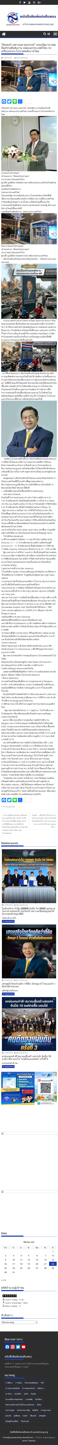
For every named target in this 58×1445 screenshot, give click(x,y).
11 (21, 1259)
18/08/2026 (8, 980)
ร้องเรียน (38, 1399)
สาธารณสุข (9, 1410)
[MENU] (55, 34)
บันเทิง (33, 1394)
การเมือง (18, 1383)
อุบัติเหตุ (17, 1415)
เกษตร (25, 1415)
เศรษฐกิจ (42, 1415)
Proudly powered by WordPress (18, 1437)
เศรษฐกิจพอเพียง (11, 1421)
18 (21, 1263)
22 (53, 1263)
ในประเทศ (25, 1421)
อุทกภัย (8, 1415)
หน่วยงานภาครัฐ (23, 1410)
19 (29, 1263)
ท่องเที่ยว (17, 1394)
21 (45, 1263)
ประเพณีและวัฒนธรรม (14, 1399)
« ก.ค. (3, 1280)
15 (53, 1259)
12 (29, 1259)
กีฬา (42, 1383)
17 (13, 1263)
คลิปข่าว (40, 1388)
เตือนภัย (33, 1415)
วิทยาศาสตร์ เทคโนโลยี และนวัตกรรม (19, 1404)
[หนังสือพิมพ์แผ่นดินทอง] (3, 33)
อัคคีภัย (35, 1410)
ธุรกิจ (26, 1394)
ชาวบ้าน (8, 1394)
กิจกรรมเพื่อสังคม (31, 1383)
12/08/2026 (8, 1053)
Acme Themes (29, 1440)
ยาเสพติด (29, 1399)
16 (5, 1263)
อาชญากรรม (46, 1410)
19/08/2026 (8, 905)
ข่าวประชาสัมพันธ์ (12, 1388)
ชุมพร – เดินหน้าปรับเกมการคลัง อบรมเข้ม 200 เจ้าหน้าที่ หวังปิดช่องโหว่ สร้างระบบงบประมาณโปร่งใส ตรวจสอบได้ (44, 821)
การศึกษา (9, 1383)
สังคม (39, 1404)
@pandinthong (22, 58)
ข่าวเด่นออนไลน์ (9, 807)
